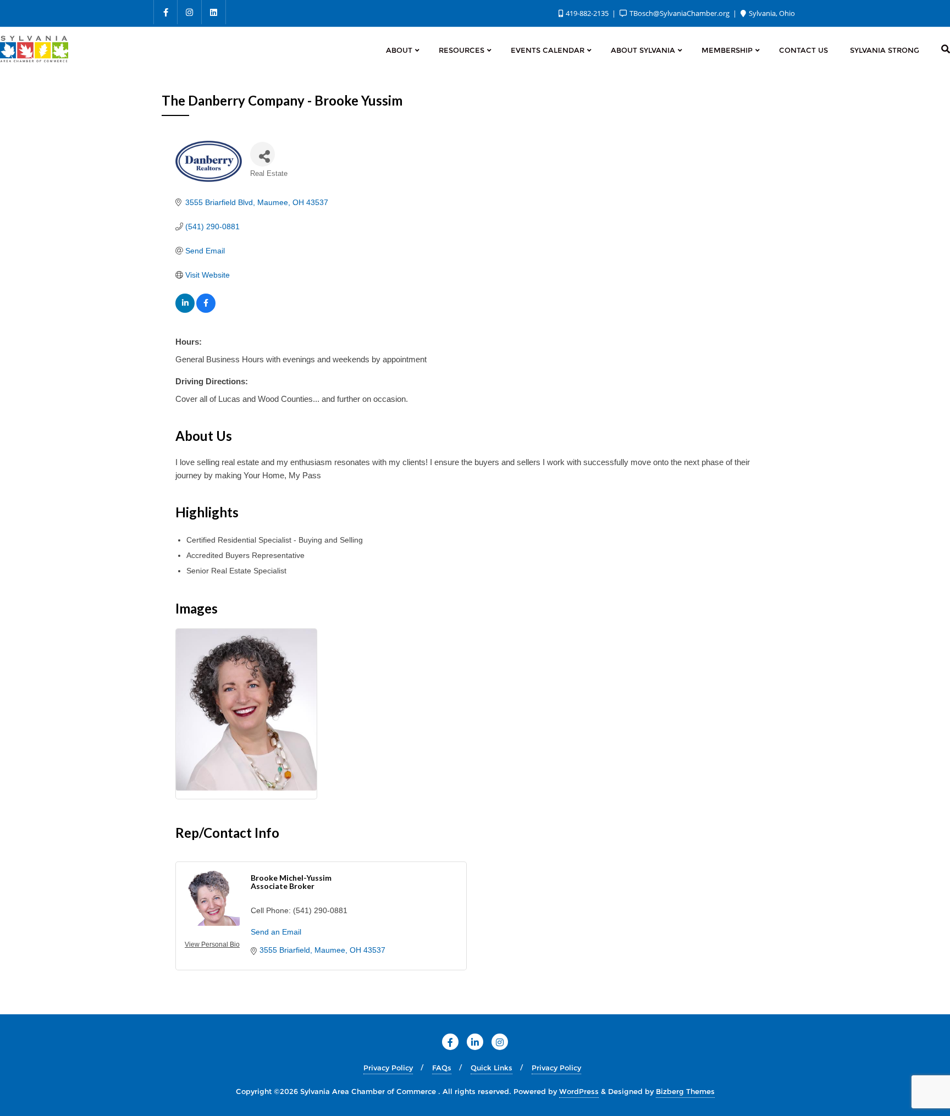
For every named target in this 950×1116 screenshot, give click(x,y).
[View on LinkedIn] (185, 310)
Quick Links (491, 1067)
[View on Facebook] (206, 310)
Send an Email (276, 931)
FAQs (441, 1067)
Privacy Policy (388, 1067)
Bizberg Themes (685, 1091)
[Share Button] (262, 154)
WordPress (579, 1091)
